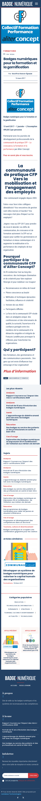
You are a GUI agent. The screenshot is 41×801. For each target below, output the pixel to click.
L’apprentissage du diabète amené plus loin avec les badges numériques (22, 417)
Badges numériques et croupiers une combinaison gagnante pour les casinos (20, 530)
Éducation (11, 424)
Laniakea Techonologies (11, 794)
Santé (9, 412)
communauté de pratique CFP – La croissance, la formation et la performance (17, 145)
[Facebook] (18, 798)
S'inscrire (33, 775)
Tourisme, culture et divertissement (18, 527)
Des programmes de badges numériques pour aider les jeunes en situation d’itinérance (18, 511)
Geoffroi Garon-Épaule (22, 74)
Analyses (10, 393)
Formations (9, 51)
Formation (25, 378)
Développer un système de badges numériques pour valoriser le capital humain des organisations (19, 575)
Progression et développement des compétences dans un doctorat (18, 521)
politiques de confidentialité (26, 780)
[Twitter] (23, 798)
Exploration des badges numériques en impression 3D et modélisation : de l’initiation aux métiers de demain (23, 441)
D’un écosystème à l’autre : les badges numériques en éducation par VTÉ (30, 647)
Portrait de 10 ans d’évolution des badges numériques (21, 406)
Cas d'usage (12, 436)
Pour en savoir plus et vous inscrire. (18, 155)
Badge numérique (14, 378)
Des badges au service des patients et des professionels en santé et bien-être (22, 429)
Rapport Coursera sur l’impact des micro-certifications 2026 (22, 397)
